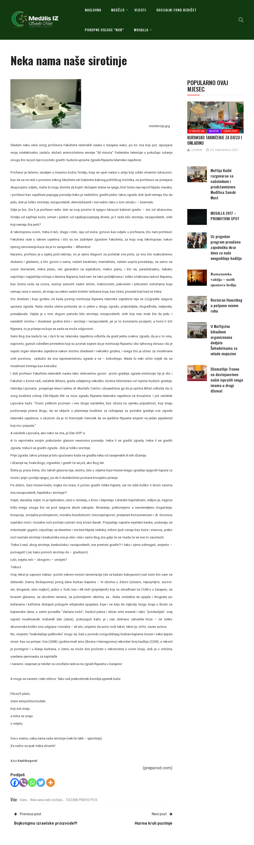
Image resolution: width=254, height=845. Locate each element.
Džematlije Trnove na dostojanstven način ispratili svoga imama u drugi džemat (227, 379)
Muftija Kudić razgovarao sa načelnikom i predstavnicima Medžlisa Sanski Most (223, 184)
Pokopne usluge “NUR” (104, 29)
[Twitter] (40, 782)
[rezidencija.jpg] (45, 103)
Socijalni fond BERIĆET (176, 9)
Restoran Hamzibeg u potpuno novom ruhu (226, 305)
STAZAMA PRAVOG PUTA (81, 799)
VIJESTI (140, 9)
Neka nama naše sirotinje (46, 799)
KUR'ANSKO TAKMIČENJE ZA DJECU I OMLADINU (214, 140)
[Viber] (23, 782)
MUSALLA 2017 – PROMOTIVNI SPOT (225, 215)
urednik (196, 150)
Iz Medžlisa (196, 131)
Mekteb (214, 131)
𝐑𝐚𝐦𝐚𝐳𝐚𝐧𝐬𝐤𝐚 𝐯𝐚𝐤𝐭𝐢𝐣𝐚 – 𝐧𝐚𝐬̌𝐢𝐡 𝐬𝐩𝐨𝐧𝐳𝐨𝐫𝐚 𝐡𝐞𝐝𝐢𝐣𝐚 (223, 279)
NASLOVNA (93, 9)
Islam (23, 799)
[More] (50, 782)
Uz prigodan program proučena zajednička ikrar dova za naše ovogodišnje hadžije (226, 247)
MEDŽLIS (118, 9)
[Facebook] (14, 782)
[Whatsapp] (32, 782)
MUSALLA (141, 29)
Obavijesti (230, 131)
